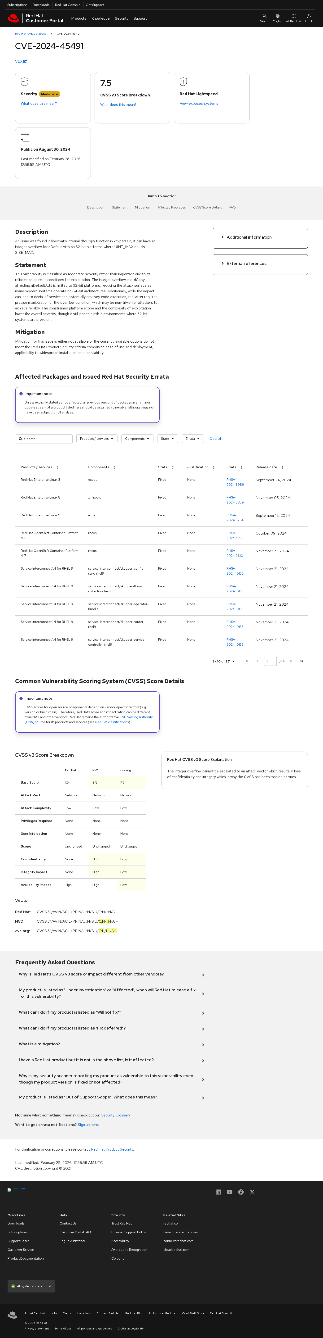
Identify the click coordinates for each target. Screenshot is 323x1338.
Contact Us (68, 1223)
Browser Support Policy (128, 1232)
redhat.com (171, 1223)
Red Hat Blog (134, 1313)
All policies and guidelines (94, 1328)
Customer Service (21, 1249)
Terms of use (63, 1328)
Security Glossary (115, 1115)
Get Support (95, 5)
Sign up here (88, 1124)
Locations (84, 1313)
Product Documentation (26, 1258)
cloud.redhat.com (176, 1249)
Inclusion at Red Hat (162, 1313)
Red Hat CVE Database (30, 34)
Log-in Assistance (73, 1241)
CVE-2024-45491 (68, 34)
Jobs (54, 1313)
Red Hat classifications (112, 722)
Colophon (119, 1258)
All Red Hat (293, 21)
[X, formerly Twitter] (252, 1193)
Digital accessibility (131, 1328)
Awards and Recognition (129, 1249)
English (277, 21)
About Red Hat (35, 1313)
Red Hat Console (67, 5)
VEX (19, 61)
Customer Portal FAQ (75, 1232)
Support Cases (18, 1241)
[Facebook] (241, 1193)
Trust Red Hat (121, 1223)
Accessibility (120, 1241)
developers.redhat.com (180, 1232)
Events (67, 1313)
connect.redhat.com (178, 1241)
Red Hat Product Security (112, 1149)
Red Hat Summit (221, 1313)
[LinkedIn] (218, 1193)
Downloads (41, 5)
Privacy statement (37, 1328)
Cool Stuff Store (193, 1313)
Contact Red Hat (108, 1313)
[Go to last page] (301, 661)
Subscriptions (17, 5)
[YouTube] (229, 1193)
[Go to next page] (291, 661)
